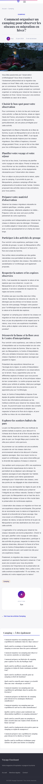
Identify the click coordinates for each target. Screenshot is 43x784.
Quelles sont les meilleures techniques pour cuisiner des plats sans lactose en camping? (19, 741)
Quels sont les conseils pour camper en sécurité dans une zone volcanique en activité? (21, 682)
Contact (25, 772)
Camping (11, 8)
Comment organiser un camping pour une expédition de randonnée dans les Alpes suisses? (21, 641)
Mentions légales (14, 772)
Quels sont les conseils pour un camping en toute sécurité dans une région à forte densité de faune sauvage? (21, 720)
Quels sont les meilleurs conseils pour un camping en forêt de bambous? (18, 676)
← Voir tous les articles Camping (14, 616)
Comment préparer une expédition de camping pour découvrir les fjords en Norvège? (20, 735)
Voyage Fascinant (10, 759)
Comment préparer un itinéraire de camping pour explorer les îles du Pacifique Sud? (20, 660)
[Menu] (24, 1)
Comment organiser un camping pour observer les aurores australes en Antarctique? (20, 654)
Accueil (4, 8)
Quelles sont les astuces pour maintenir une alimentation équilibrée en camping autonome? (21, 713)
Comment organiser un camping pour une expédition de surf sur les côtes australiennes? (20, 706)
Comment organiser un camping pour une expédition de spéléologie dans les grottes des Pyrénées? (20, 690)
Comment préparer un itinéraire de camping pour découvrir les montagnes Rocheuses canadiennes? (20, 699)
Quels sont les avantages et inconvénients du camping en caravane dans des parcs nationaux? (21, 647)
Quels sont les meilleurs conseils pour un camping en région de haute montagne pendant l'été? (20, 668)
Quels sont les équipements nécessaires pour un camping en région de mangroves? (21, 728)
